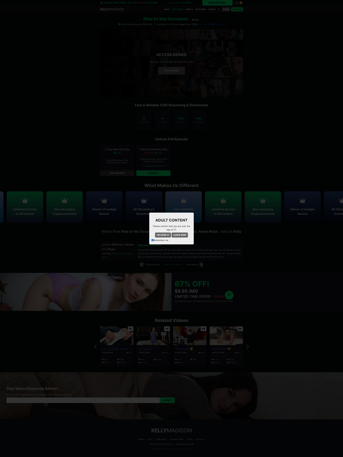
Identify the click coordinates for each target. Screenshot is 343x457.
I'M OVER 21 (163, 235)
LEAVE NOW (179, 235)
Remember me (161, 240)
